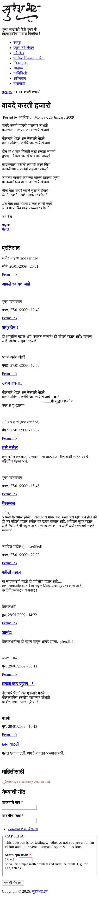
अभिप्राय (19, 78)
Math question (18, 855)
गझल (5, 229)
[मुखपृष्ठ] (21, 21)
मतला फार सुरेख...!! (18, 683)
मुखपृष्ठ (7, 92)
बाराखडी (19, 84)
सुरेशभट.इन (40, 891)
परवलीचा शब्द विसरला (23, 829)
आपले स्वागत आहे (16, 283)
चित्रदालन (20, 63)
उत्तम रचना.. (12, 383)
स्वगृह (17, 43)
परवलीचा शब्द (13, 816)
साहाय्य (18, 68)
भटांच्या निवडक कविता (28, 58)
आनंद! (7, 632)
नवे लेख (18, 53)
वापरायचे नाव (12, 802)
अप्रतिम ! (10, 327)
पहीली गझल (11, 572)
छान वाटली (10, 744)
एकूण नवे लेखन (23, 48)
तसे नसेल (10, 447)
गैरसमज (8, 503)
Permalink (9, 274)
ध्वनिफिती (20, 73)
